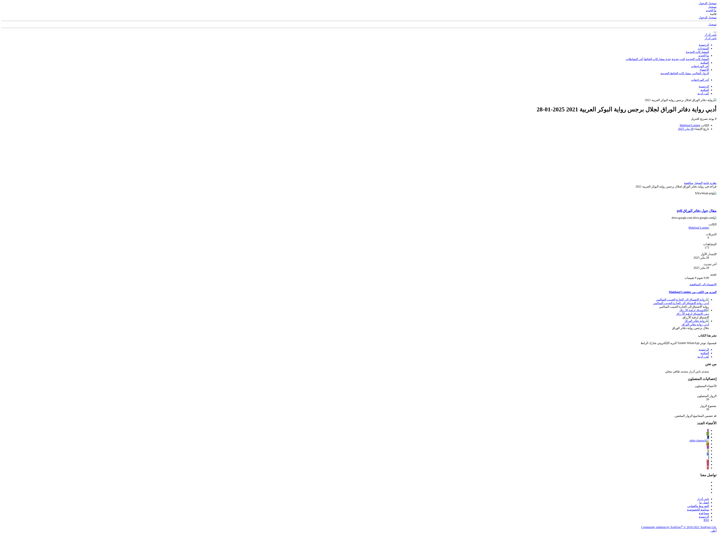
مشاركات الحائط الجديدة (676, 73)
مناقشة (688, 183)
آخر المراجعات (700, 66)
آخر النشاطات (634, 59)
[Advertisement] (626, 157)
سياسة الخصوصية (698, 509)
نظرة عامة (710, 183)
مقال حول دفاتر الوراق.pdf (697, 211)
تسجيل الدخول (708, 17)
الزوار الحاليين (700, 73)
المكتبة (704, 62)
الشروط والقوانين (698, 506)
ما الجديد (703, 55)
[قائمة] (715, 32)
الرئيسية (704, 44)
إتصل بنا (704, 502)
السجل (698, 183)
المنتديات (703, 48)
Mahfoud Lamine (690, 125)
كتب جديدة (678, 59)
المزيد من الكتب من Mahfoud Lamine (693, 292)
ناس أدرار (711, 34)
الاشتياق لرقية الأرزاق (692, 313)
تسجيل (712, 24)
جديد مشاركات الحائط (657, 59)
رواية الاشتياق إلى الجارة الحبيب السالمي (681, 303)
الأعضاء (704, 69)
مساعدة (704, 513)
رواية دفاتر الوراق (695, 324)
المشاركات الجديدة (697, 52)
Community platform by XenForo (679, 527)
